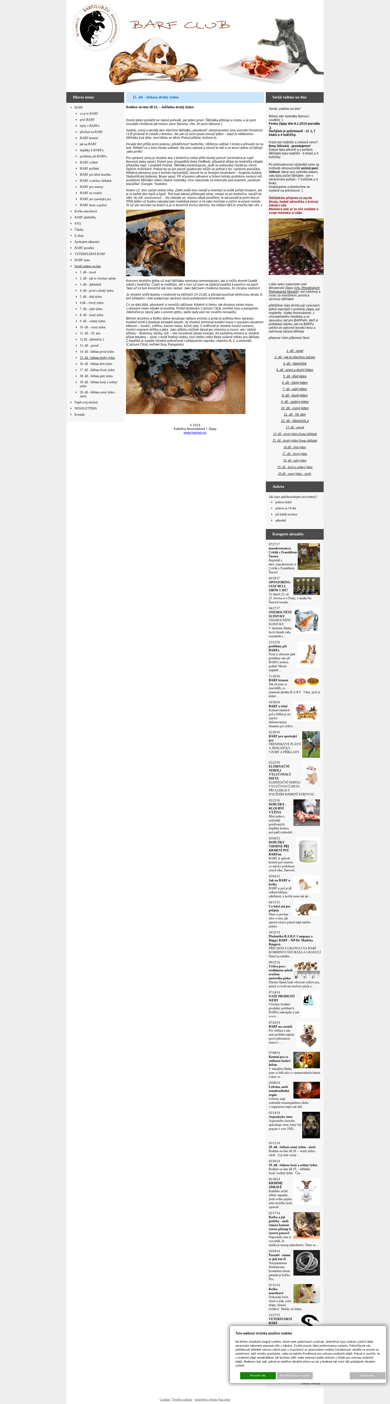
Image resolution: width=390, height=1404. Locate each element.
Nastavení (368, 1375)
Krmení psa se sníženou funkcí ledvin (279, 1061)
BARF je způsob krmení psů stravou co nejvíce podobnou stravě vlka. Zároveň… (283, 864)
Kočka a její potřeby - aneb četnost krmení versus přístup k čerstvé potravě (280, 1225)
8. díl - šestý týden (295, 395)
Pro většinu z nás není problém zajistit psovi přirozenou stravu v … (281, 1036)
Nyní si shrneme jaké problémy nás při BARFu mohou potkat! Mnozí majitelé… (282, 662)
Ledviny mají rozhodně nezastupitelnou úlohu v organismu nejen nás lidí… (289, 1103)
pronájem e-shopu (206, 1399)
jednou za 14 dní (285, 508)
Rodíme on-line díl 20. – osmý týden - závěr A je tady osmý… (293, 1153)
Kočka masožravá (276, 1291)
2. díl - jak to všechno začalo (295, 357)
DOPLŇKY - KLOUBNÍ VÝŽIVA (278, 808)
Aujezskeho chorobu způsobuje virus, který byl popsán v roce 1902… (285, 1125)
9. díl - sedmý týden (295, 402)
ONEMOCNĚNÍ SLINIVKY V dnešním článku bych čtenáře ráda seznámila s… (280, 628)
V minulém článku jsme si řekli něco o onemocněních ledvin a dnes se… (294, 1073)
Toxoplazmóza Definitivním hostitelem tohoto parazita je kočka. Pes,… (279, 1271)
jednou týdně (283, 502)
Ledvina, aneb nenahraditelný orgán (279, 1091)
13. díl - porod (295, 427)
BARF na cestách (280, 1026)
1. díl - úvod (295, 351)
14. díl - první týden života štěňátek (295, 434)
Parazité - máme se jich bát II (280, 1257)
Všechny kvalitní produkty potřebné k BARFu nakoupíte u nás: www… (284, 1010)
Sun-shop (224, 1399)
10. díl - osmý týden (295, 408)
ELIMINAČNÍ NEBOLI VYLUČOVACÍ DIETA (280, 772)
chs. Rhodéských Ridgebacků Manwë (294, 290)
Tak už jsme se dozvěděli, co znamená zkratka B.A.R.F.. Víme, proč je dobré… (294, 690)
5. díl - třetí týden (295, 376)
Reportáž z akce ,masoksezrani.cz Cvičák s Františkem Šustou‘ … (282, 566)
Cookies (165, 1399)
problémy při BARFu (278, 648)
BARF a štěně (278, 706)
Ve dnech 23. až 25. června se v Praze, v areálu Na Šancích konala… (290, 598)
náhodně (280, 520)
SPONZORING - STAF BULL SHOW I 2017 (280, 586)
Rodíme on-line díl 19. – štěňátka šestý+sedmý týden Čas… (289, 1171)
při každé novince (286, 514)
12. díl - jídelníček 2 (295, 421)
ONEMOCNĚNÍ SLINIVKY (280, 614)
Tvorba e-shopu (182, 1399)
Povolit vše (258, 1375)
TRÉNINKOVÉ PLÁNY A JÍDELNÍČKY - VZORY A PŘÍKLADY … (285, 750)
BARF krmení (278, 680)
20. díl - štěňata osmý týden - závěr (292, 1147)
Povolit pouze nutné (294, 1375)
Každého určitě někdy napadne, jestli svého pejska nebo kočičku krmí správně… (280, 1199)
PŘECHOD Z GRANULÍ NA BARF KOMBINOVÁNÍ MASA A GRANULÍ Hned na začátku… (295, 952)
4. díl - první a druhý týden (294, 370)
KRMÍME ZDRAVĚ (276, 1185)
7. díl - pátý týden (295, 389)
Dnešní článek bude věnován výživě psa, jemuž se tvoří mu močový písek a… (294, 984)
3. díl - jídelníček (294, 363)
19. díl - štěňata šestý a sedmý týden (293, 1165)
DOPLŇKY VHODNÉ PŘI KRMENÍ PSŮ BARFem (279, 848)
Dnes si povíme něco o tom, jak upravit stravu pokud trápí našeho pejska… (290, 920)
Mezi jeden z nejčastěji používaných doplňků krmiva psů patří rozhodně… (282, 824)
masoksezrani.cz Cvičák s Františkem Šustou (283, 552)
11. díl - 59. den (295, 414)
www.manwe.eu (195, 432)
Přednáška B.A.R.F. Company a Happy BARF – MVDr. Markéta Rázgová (291, 940)
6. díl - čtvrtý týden (295, 383)
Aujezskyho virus (281, 1117)
